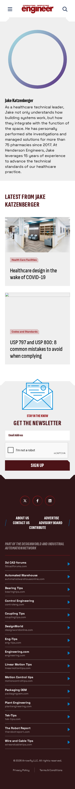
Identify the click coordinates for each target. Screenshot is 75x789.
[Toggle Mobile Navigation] (10, 9)
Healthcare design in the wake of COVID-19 (33, 274)
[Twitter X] (25, 501)
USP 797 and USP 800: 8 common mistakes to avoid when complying (36, 349)
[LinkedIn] (50, 501)
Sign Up (37, 465)
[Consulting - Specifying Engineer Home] (37, 9)
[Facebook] (37, 501)
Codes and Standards (25, 331)
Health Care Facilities (24, 260)
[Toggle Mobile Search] (65, 9)
